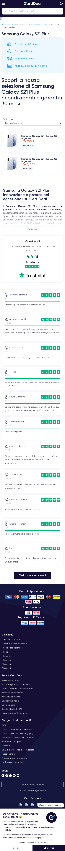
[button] (32, 18)
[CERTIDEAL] (32, 4)
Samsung (26, 24)
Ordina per (8, 119)
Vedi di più (32, 229)
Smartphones (13, 24)
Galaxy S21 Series (40, 24)
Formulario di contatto (32, 784)
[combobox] (32, 11)
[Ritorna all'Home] (2, 24)
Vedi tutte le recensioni (32, 575)
